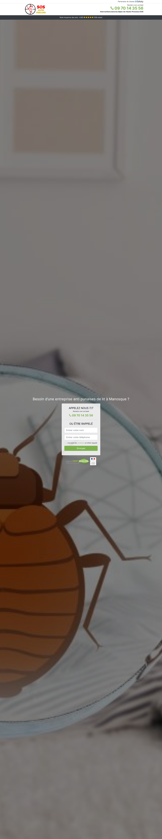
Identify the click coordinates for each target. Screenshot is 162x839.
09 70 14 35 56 (128, 8)
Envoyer (81, 448)
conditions (81, 443)
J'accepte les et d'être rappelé (82, 443)
